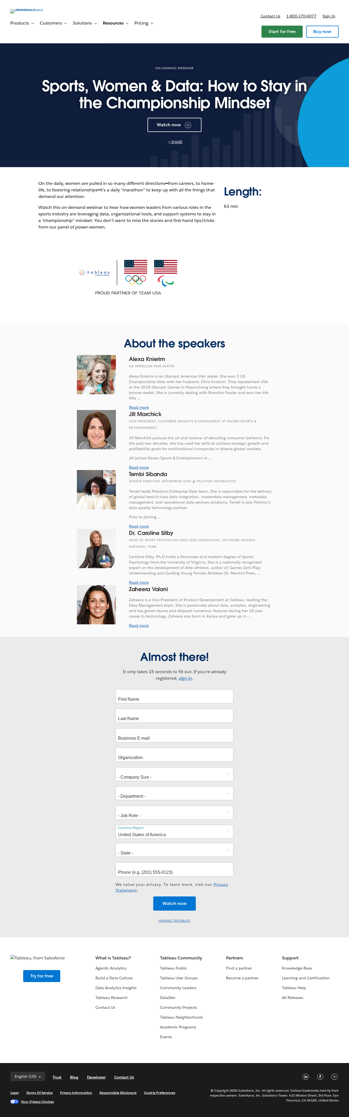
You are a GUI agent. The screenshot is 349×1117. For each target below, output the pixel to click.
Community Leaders (178, 987)
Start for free (282, 31)
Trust (57, 1077)
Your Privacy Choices (37, 1101)
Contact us (270, 16)
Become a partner (242, 978)
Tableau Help (294, 987)
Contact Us (105, 1007)
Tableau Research (111, 997)
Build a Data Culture (113, 978)
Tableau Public (173, 968)
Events (166, 1036)
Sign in (329, 16)
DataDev (167, 997)
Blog (74, 1077)
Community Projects (178, 1007)
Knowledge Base (297, 968)
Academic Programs (178, 1027)
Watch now (169, 125)
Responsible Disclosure (118, 1092)
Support (290, 958)
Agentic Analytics (110, 968)
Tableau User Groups (179, 978)
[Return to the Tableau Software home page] (30, 9)
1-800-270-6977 (301, 16)
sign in (185, 678)
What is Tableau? (113, 958)
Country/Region (131, 828)
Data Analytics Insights (115, 987)
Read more (139, 407)
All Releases (292, 997)
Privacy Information (76, 1092)
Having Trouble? (174, 921)
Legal (14, 1092)
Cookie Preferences (159, 1092)
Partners (234, 958)
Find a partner (239, 968)
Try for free (41, 976)
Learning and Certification (306, 978)
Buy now (322, 31)
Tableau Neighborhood (181, 1017)
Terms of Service (39, 1092)
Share (176, 142)
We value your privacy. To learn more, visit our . (172, 887)
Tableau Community (181, 958)
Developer (96, 1077)
